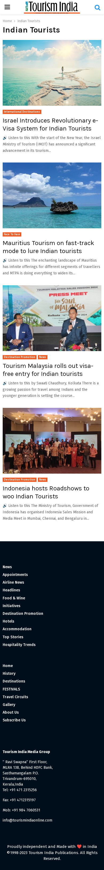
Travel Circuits (15, 697)
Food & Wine (14, 598)
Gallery (9, 704)
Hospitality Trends (19, 645)
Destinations (14, 681)
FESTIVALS (11, 689)
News (42, 357)
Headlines (11, 590)
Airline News (13, 582)
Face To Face (12, 234)
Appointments (15, 574)
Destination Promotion (19, 357)
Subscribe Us (14, 720)
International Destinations (22, 111)
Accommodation (17, 629)
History (9, 673)
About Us (11, 712)
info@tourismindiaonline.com (27, 820)
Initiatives (11, 606)
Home (8, 666)
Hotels (8, 621)
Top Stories (13, 637)
